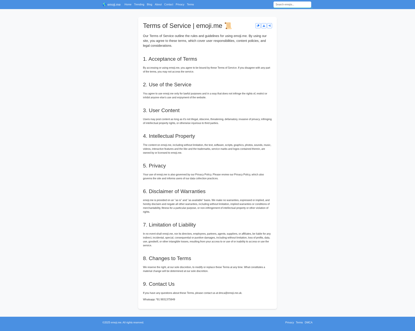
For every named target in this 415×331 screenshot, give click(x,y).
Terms (190, 4)
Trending (139, 4)
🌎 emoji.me (111, 4)
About (158, 4)
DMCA (309, 322)
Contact (168, 4)
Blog (149, 4)
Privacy (180, 4)
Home (127, 4)
